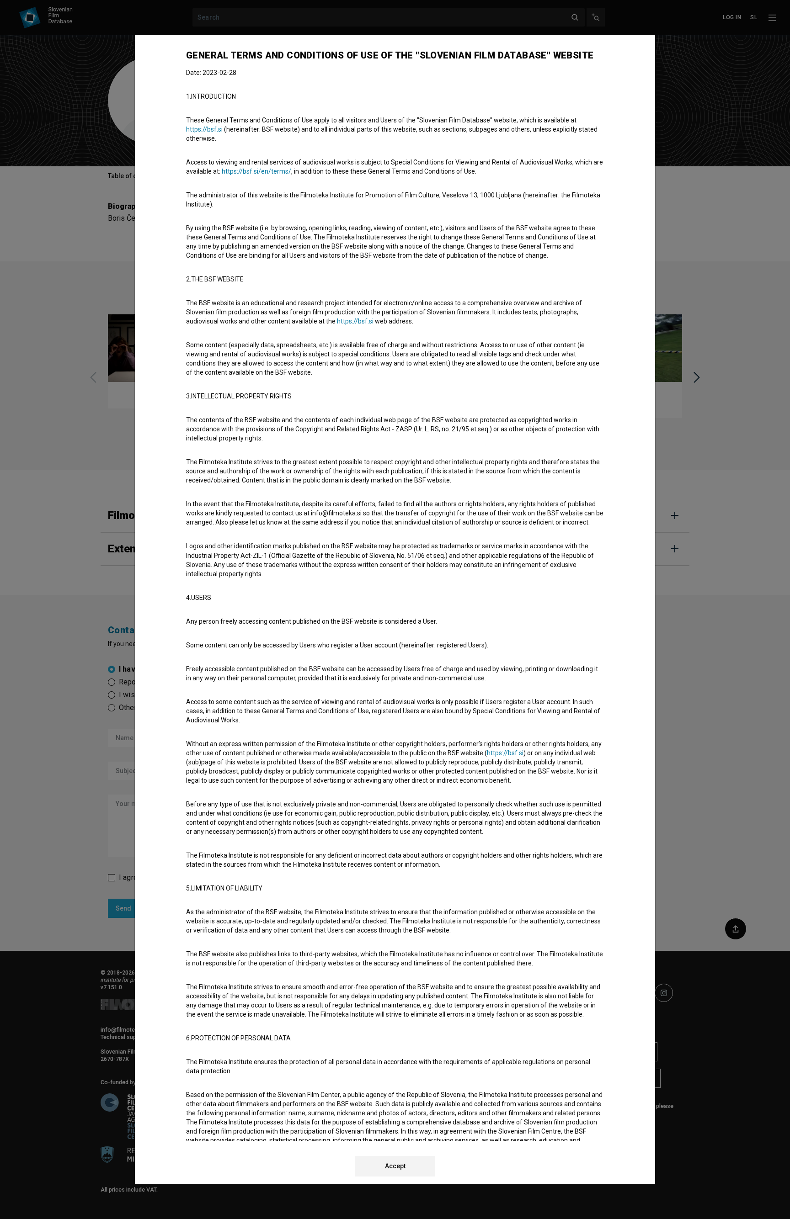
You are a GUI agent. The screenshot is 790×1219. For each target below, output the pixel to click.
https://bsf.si (204, 129)
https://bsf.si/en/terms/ (256, 171)
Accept (395, 1166)
